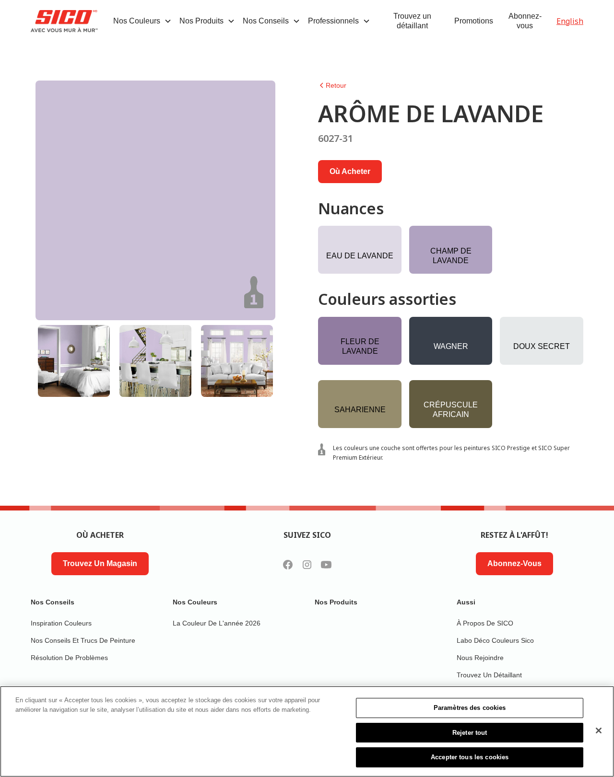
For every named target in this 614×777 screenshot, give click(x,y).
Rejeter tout (469, 732)
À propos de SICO (485, 623)
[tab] (74, 361)
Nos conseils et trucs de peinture (83, 640)
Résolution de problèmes (69, 657)
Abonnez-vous (525, 21)
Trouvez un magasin (100, 563)
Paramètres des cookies (470, 707)
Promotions (473, 21)
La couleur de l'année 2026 (216, 623)
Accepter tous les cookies (469, 757)
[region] (307, 731)
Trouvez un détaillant (412, 21)
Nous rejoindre (480, 657)
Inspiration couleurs (61, 623)
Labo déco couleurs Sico (495, 640)
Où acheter (350, 171)
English (569, 21)
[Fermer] (598, 730)
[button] (142, 21)
